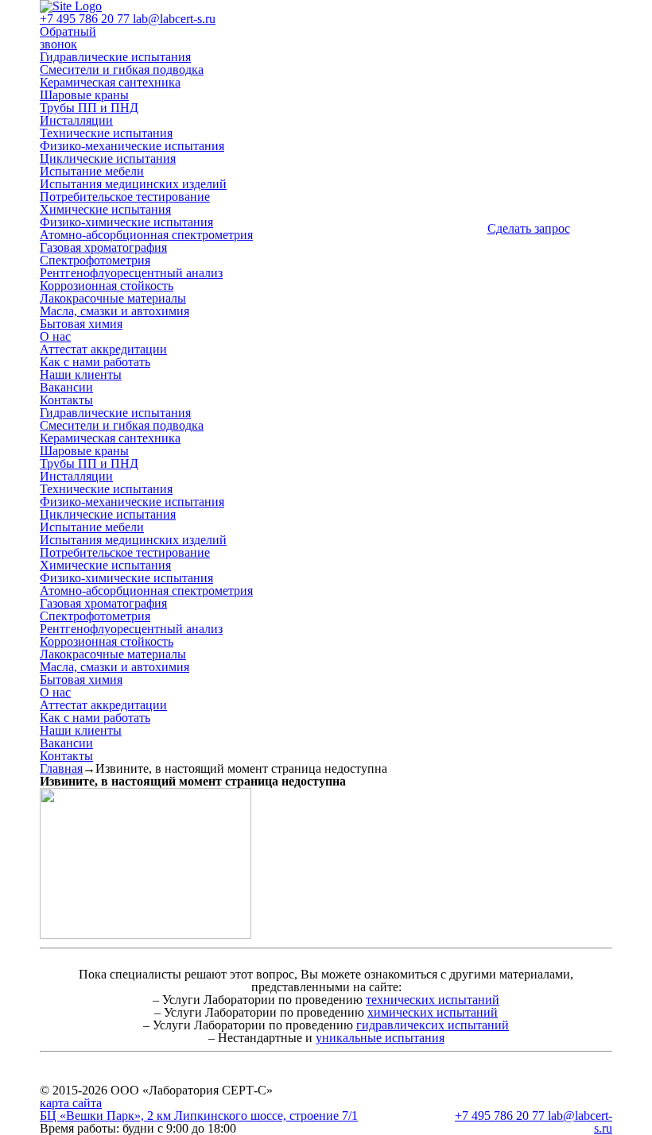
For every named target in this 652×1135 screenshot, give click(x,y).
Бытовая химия (81, 323)
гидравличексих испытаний (432, 1025)
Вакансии (66, 387)
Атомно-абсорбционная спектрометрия (146, 234)
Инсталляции (76, 120)
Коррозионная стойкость (106, 285)
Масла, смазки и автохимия (114, 311)
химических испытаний (432, 1012)
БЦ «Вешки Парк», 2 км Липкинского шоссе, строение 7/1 (199, 1115)
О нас (55, 336)
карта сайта (71, 1103)
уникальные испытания (380, 1037)
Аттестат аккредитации (103, 349)
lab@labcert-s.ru (174, 18)
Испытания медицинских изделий (133, 184)
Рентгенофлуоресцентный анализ (131, 273)
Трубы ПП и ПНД (89, 107)
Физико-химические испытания (126, 222)
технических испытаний (432, 999)
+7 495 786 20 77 (86, 18)
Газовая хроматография (103, 247)
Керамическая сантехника (110, 82)
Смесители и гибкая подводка (122, 69)
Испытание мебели (92, 171)
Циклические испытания (108, 158)
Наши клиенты (81, 374)
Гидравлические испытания (115, 57)
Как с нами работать (95, 362)
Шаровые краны (84, 95)
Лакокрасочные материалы (113, 298)
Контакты (66, 400)
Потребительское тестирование (125, 196)
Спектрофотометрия (95, 260)
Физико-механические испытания (132, 145)
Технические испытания (106, 133)
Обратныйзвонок (68, 38)
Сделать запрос (528, 228)
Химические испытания (105, 209)
